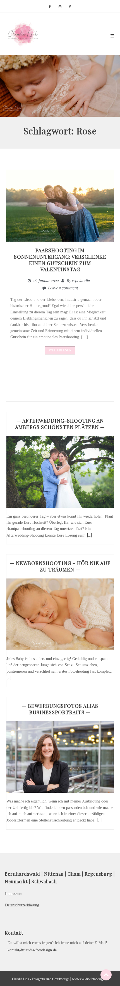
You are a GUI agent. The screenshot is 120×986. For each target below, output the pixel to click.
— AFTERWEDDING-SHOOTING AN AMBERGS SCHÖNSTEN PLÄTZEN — (60, 423)
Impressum (13, 894)
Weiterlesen (60, 350)
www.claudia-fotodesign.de (90, 979)
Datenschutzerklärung (22, 905)
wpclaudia (81, 280)
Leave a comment (63, 287)
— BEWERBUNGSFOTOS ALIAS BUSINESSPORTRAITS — (60, 709)
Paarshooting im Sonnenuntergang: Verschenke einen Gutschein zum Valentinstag (60, 260)
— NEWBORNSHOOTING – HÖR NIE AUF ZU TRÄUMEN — (60, 566)
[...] (89, 535)
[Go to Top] (106, 975)
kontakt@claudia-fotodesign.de (32, 950)
